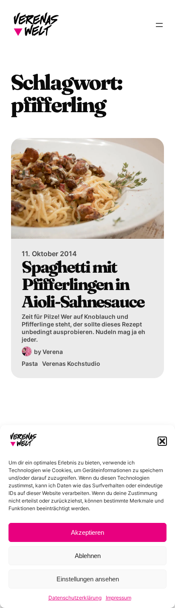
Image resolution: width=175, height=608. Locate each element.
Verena (52, 351)
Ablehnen (88, 555)
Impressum (118, 597)
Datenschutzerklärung (75, 597)
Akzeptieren (87, 532)
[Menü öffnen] (159, 25)
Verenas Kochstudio (71, 363)
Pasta (30, 363)
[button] (162, 441)
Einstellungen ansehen (87, 579)
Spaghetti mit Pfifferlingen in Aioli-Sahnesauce (83, 284)
